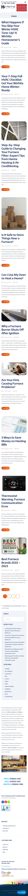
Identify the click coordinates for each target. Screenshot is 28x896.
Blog (4, 852)
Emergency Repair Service (9, 825)
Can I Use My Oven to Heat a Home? (13, 276)
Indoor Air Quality (9, 686)
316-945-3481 (5, 863)
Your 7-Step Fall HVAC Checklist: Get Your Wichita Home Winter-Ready (12, 83)
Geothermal (6, 828)
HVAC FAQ (5, 849)
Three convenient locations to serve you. (13, 869)
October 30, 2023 (7, 337)
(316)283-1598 (17, 784)
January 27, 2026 (7, 47)
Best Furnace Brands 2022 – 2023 (10, 562)
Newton (14, 712)
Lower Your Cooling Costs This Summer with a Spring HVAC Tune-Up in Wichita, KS (14, 637)
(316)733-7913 (15, 781)
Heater (6, 681)
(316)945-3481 (15, 779)
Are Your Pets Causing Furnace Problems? (12, 383)
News (6, 694)
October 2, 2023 (7, 391)
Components (8, 673)
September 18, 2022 (8, 570)
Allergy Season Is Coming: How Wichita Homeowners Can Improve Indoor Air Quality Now (14, 644)
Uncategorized (8, 696)
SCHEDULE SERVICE (21, 5)
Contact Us (5, 844)
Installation (7, 689)
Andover (20, 712)
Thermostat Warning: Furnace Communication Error (13, 501)
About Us (5, 847)
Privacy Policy (16, 892)
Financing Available (21, 10)
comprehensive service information (12, 606)
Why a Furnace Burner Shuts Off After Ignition (12, 329)
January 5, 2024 (7, 282)
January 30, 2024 (7, 245)
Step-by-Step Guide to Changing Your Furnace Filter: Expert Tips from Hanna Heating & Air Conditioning (13, 155)
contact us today (12, 747)
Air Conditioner (8, 671)
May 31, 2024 (6, 170)
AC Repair (7, 668)
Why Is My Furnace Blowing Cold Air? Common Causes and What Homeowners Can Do (14, 651)
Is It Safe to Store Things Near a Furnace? (12, 238)
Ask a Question (21, 892)
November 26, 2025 (8, 94)
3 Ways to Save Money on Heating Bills (13, 441)
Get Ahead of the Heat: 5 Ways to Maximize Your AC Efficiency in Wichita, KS (13, 631)
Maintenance (8, 691)
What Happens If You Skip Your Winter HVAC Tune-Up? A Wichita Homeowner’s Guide (12, 32)
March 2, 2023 (6, 510)
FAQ (6, 676)
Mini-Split (5, 831)
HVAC (6, 684)
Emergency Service (21, 7)
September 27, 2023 (8, 448)
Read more (6, 66)
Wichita (9, 712)
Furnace (7, 679)
